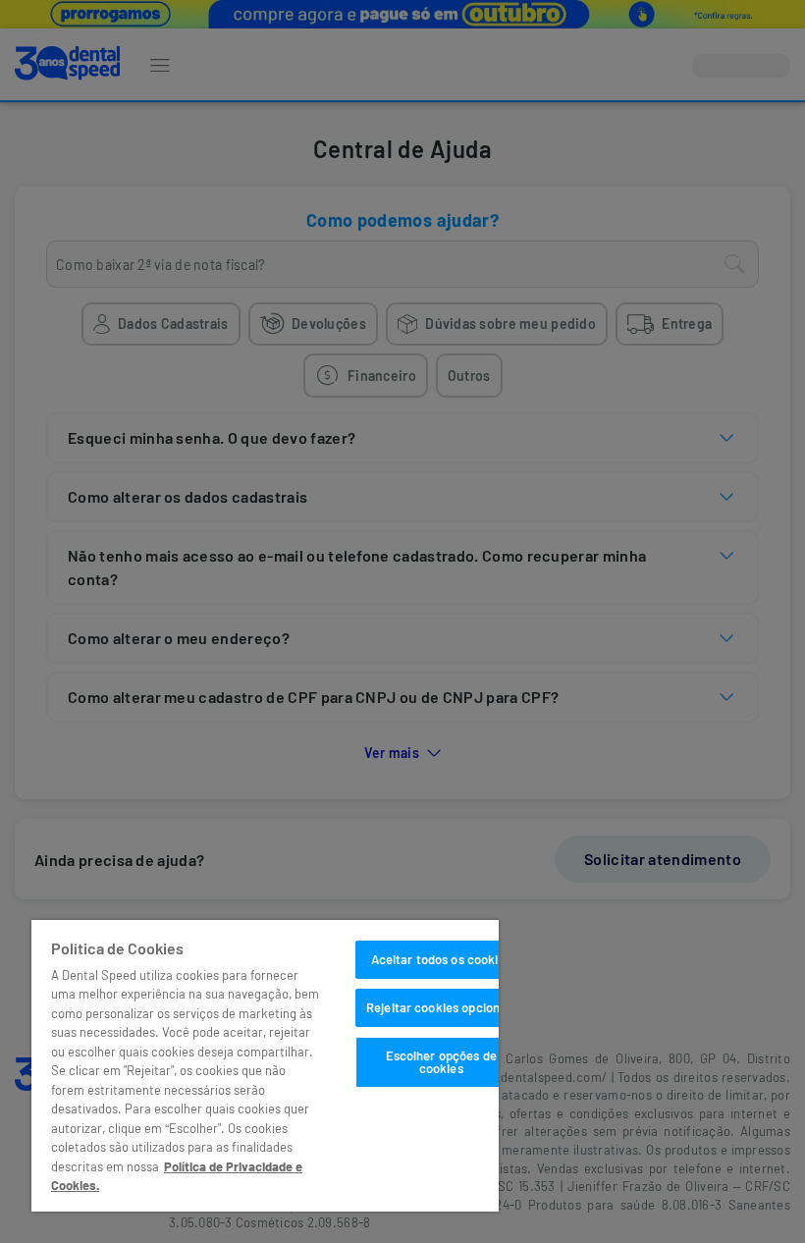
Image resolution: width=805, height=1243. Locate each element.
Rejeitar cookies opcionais (440, 1007)
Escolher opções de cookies (441, 1062)
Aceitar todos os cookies (441, 959)
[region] (265, 1066)
